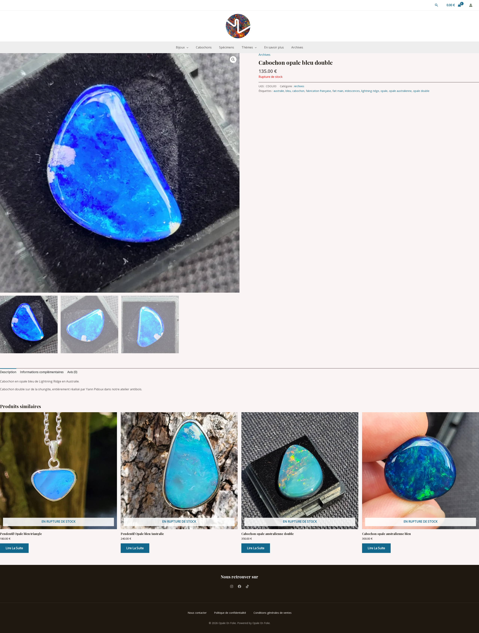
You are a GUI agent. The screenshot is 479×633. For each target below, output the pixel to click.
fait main (337, 91)
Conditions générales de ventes (273, 612)
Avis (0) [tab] (72, 372)
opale (384, 91)
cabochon (298, 91)
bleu (288, 91)
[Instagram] (231, 586)
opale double (421, 91)
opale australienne (400, 91)
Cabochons (204, 47)
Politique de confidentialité (230, 612)
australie (279, 91)
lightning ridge (370, 91)
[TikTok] (247, 586)
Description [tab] (8, 372)
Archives (297, 47)
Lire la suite (14, 548)
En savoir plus (274, 47)
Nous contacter (197, 612)
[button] (436, 5)
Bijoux (180, 47)
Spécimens (226, 47)
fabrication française (318, 91)
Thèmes (247, 47)
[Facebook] (239, 586)
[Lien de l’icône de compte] (470, 5)
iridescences (352, 91)
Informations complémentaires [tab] (42, 372)
